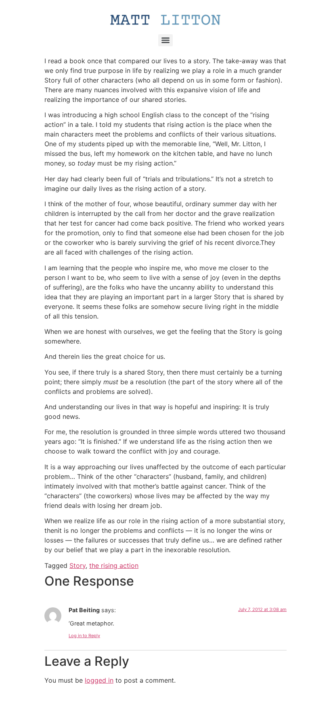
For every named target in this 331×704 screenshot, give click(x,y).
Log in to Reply (84, 635)
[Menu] (165, 40)
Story (77, 565)
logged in (99, 680)
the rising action (113, 565)
